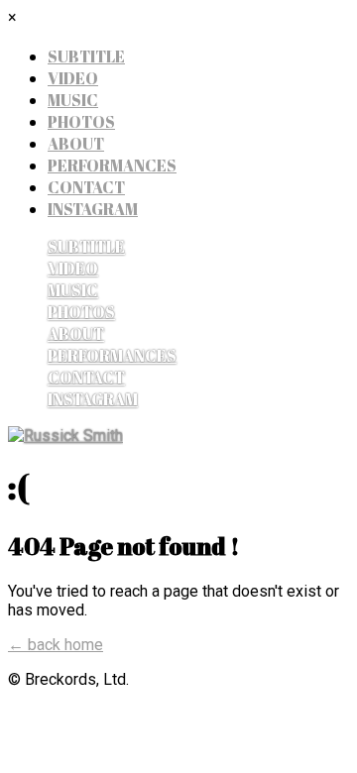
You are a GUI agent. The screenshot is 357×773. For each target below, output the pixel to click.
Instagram (93, 209)
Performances (112, 165)
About (76, 144)
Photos (81, 122)
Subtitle (86, 56)
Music (73, 100)
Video (73, 78)
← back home (55, 644)
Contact (86, 187)
